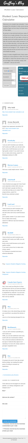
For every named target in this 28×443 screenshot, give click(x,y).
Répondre (5, 115)
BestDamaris (12, 327)
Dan (9, 356)
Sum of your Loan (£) (7, 73)
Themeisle (14, 439)
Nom (4, 390)
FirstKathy (11, 140)
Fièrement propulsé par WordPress (10, 438)
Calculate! (6, 85)
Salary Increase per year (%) (8, 80)
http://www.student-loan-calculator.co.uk (13, 112)
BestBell (10, 233)
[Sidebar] (1, 4)
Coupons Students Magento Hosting (15, 264)
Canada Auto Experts (15, 282)
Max (9, 307)
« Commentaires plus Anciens (10, 375)
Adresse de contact (8, 397)
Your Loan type (6, 68)
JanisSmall (11, 179)
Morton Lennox (13, 165)
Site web (4, 404)
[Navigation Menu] (26, 4)
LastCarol (11, 204)
